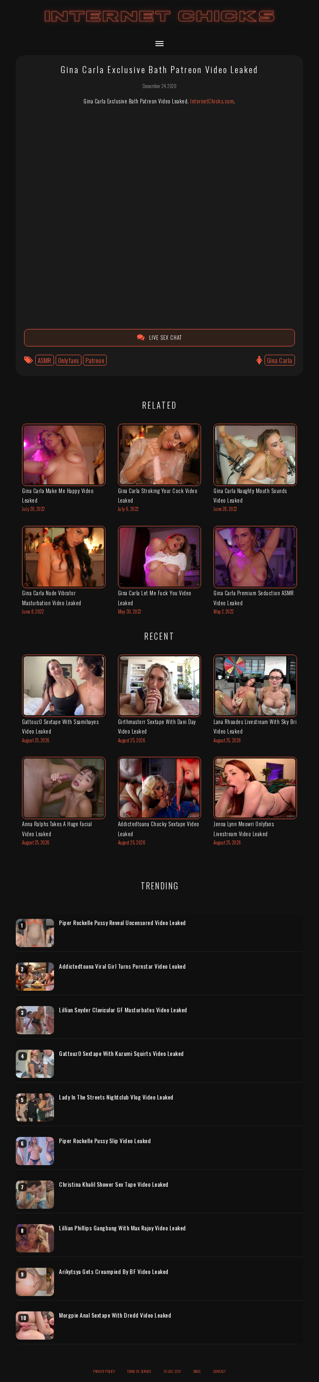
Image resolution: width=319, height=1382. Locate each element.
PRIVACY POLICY (104, 1371)
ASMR (45, 360)
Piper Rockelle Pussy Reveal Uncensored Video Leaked (122, 922)
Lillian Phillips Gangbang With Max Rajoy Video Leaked (122, 1228)
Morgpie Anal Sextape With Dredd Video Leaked (115, 1315)
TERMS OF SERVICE (139, 1371)
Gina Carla (279, 360)
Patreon (95, 360)
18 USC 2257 (172, 1371)
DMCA (197, 1371)
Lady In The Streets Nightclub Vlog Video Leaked (116, 1097)
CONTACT (219, 1371)
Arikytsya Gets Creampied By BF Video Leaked (114, 1271)
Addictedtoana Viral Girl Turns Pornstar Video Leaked (122, 966)
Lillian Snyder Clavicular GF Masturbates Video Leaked (123, 1010)
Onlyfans (68, 360)
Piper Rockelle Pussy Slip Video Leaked (105, 1140)
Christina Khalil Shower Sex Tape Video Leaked (114, 1184)
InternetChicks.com (212, 101)
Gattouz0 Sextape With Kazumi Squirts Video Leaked (121, 1053)
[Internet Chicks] (160, 24)
